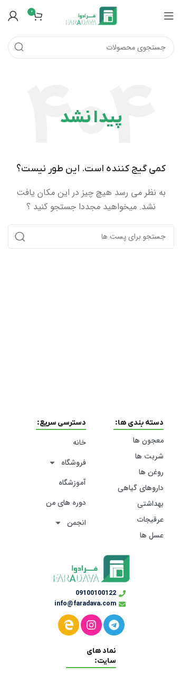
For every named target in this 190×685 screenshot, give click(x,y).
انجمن (76, 523)
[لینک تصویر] (91, 568)
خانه (79, 442)
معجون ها (148, 440)
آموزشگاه (72, 482)
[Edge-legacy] (68, 624)
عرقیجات (150, 519)
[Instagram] (91, 624)
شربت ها (149, 456)
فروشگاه (73, 462)
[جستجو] (19, 47)
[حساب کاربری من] (13, 15)
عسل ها (152, 535)
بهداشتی (150, 504)
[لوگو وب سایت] (91, 15)
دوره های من (66, 502)
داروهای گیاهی (141, 488)
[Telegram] (114, 624)
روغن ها (151, 472)
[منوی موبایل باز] (168, 15)
